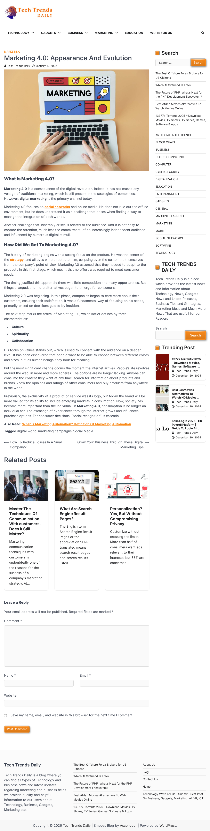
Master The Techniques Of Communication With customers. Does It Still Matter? (25, 521)
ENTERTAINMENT (167, 194)
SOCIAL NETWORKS (169, 238)
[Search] (203, 33)
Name (10, 675)
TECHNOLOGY (18, 33)
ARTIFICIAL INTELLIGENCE (173, 135)
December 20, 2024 (188, 375)
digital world (27, 431)
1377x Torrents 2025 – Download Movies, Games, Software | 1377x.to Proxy (186, 364)
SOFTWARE (163, 245)
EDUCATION (134, 33)
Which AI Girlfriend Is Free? (173, 85)
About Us (149, 764)
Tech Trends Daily (18, 65)
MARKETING (104, 33)
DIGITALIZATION (166, 179)
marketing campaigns (55, 431)
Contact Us (150, 779)
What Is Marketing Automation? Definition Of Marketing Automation (76, 424)
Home (147, 786)
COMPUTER (163, 164)
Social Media (83, 431)
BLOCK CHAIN (165, 142)
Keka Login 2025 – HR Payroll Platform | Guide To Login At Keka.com (187, 426)
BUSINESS (75, 33)
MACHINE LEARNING (169, 216)
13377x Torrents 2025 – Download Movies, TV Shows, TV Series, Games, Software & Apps (180, 120)
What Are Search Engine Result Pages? (76, 513)
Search (161, 328)
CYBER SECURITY (167, 171)
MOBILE (160, 230)
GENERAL (161, 208)
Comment (13, 621)
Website (10, 695)
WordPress (168, 825)
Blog (146, 772)
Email (85, 675)
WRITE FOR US (161, 33)
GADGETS (48, 33)
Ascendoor (128, 825)
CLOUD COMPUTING (169, 157)
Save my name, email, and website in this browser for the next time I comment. (71, 715)
